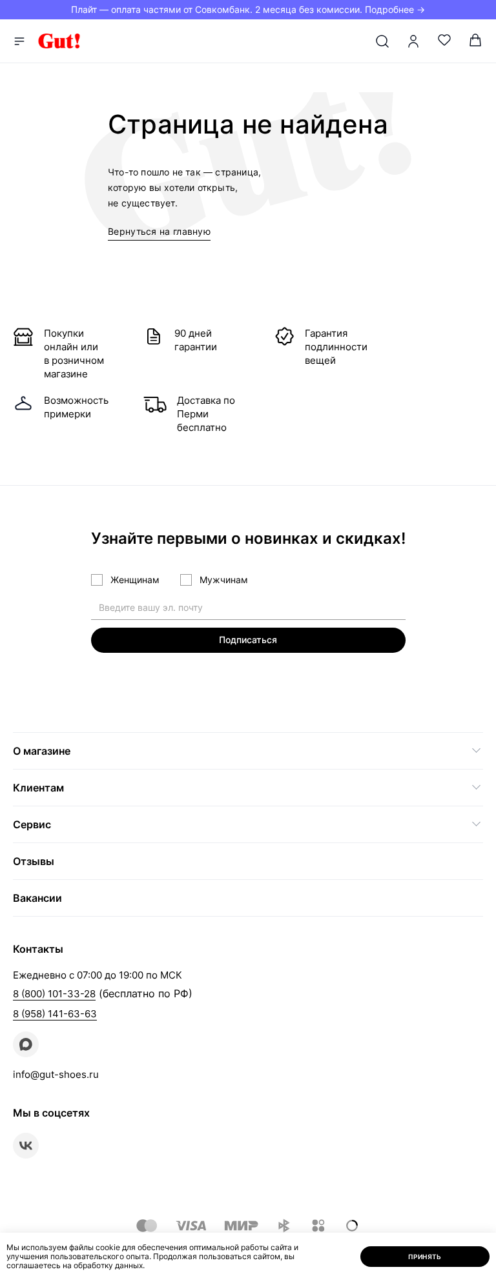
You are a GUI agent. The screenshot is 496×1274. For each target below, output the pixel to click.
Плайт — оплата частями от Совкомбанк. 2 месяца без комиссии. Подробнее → (248, 9)
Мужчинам (224, 579)
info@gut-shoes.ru (56, 1074)
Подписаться (248, 639)
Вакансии (37, 897)
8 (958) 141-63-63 (55, 1014)
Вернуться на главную (159, 231)
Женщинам (135, 579)
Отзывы (33, 861)
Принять (425, 1256)
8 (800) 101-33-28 (54, 994)
